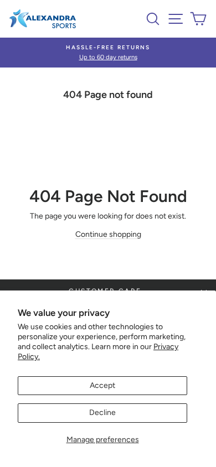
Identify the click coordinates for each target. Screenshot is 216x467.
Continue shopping (108, 234)
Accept (102, 385)
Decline (102, 412)
